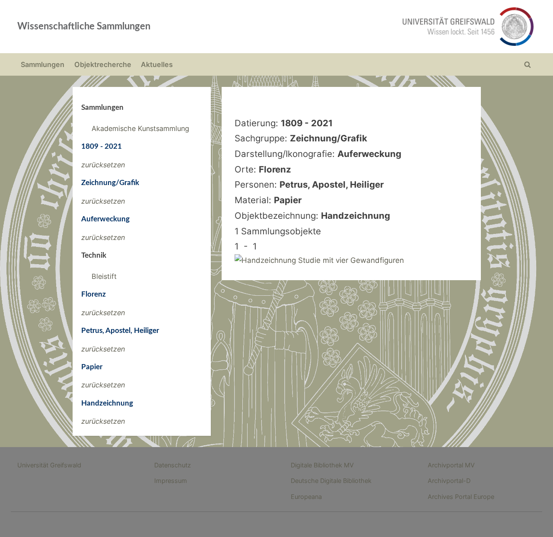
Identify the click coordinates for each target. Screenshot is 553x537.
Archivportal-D (449, 480)
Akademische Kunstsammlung (140, 128)
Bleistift (104, 276)
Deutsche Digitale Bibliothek (331, 480)
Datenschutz (172, 465)
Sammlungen (42, 64)
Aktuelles (157, 64)
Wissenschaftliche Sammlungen (83, 26)
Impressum (170, 480)
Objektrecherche (102, 64)
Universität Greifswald (49, 465)
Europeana (306, 496)
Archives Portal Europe (461, 496)
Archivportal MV (451, 465)
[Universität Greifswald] (380, 26)
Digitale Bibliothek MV (322, 465)
